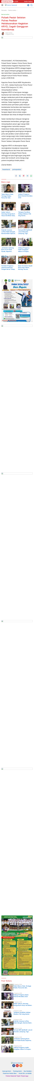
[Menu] (2, 5)
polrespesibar (16, 169)
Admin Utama (8, 33)
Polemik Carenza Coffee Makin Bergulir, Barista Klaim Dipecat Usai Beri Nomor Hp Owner (8, 231)
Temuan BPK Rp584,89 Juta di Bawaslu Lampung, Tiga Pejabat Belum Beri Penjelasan (25, 231)
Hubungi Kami (6, 1071)
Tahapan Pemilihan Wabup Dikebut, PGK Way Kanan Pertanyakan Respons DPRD (25, 214)
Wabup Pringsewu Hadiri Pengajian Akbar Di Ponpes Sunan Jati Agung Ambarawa (23, 249)
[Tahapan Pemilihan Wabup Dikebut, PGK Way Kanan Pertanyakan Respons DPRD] (25, 206)
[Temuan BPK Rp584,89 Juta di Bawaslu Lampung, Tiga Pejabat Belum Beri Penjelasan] (25, 224)
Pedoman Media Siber (10, 1073)
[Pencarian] (31, 5)
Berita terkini (5, 14)
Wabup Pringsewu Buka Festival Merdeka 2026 (25, 196)
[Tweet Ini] (19, 175)
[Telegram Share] (27, 175)
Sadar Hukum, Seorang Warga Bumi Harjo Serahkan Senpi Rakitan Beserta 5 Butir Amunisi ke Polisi (8, 214)
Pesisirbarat (6, 169)
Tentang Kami (17, 1071)
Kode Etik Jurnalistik (25, 1073)
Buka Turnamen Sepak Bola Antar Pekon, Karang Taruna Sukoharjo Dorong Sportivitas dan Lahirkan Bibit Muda (25, 267)
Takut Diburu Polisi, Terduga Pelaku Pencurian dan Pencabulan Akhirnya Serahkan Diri (8, 196)
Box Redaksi (28, 1071)
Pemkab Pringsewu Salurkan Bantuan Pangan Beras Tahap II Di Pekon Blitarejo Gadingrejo (8, 267)
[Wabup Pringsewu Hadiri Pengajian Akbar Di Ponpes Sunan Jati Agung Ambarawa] (25, 242)
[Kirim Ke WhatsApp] (31, 175)
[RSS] (20, 1065)
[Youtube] (17, 1065)
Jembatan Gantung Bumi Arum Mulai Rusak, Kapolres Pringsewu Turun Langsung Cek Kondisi (8, 249)
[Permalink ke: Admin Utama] (2, 33)
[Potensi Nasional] (10, 5)
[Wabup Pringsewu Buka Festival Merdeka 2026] (25, 188)
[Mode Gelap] (28, 5)
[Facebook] (13, 1065)
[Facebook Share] (16, 175)
